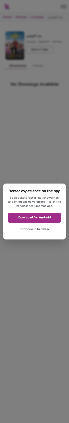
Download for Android (34, 217)
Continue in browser (34, 229)
